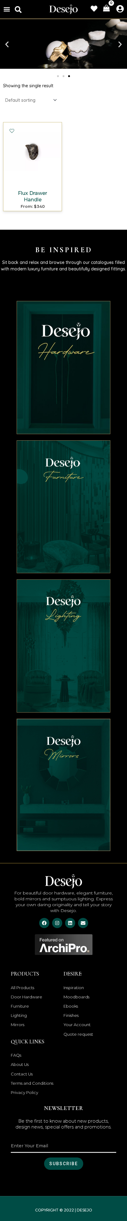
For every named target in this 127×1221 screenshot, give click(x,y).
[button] (7, 9)
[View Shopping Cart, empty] (106, 8)
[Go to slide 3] (69, 76)
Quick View (33, 182)
